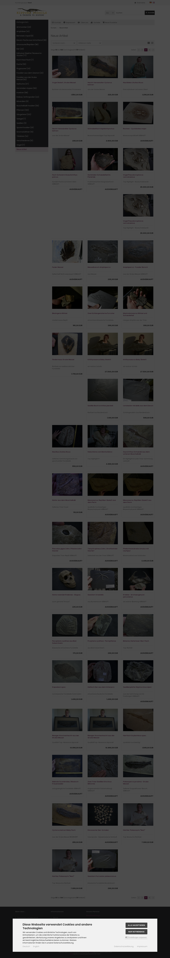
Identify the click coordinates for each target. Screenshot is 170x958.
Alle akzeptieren (136, 925)
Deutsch (26, 946)
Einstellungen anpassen (137, 937)
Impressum (142, 946)
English (36, 946)
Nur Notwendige (136, 932)
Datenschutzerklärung (124, 946)
